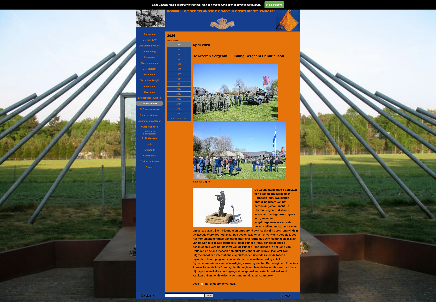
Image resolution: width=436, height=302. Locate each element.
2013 (178, 109)
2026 (178, 44)
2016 (178, 94)
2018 (178, 84)
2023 (178, 59)
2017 (178, 89)
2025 (178, 49)
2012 (178, 114)
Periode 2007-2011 (179, 118)
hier (202, 283)
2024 (178, 54)
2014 (178, 104)
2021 (178, 69)
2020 (178, 74)
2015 (178, 99)
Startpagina (149, 34)
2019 (178, 79)
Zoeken (209, 295)
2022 (178, 64)
